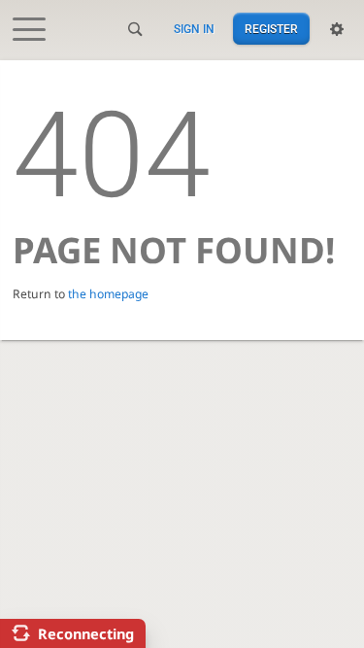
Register (271, 29)
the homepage (108, 294)
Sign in (194, 29)
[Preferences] (337, 29)
